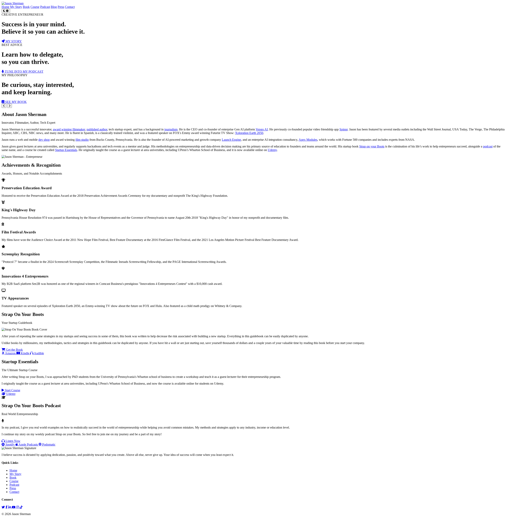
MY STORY (13, 41)
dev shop (44, 139)
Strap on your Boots (371, 146)
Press (61, 7)
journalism (170, 129)
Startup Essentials (66, 150)
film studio (82, 139)
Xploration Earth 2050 (249, 133)
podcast (488, 146)
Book (26, 7)
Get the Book (14, 349)
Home (5, 7)
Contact (70, 7)
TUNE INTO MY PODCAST (23, 71)
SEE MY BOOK (15, 102)
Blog (54, 7)
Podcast (45, 7)
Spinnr (343, 129)
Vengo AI (262, 129)
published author (97, 129)
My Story (16, 7)
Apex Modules (308, 139)
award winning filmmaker (69, 129)
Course (34, 7)
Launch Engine (231, 139)
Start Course (12, 390)
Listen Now (12, 441)
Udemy (272, 150)
